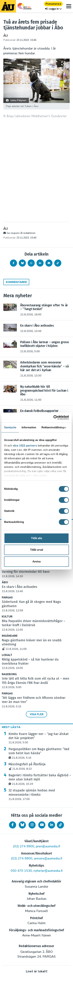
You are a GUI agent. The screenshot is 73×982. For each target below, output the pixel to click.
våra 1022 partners (25, 445)
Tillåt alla (36, 538)
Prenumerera (53, 4)
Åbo (5, 582)
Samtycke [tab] (10, 427)
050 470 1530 (21, 871)
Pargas (7, 597)
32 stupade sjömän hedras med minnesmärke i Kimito (32, 794)
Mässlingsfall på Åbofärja (27, 766)
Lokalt (7, 655)
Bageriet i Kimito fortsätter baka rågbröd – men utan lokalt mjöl (40, 779)
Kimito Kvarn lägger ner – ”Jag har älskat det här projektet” (39, 738)
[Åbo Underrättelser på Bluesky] (22, 824)
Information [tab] (29, 427)
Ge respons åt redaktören (21, 233)
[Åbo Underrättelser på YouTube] (41, 824)
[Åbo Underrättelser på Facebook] (12, 824)
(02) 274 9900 (23, 846)
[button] (53, 8)
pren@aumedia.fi (48, 846)
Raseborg (9, 674)
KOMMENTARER (16, 282)
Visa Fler (36, 714)
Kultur (7, 616)
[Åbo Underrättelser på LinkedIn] (51, 824)
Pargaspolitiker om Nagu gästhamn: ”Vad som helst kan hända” (39, 753)
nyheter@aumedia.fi (48, 871)
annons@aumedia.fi (48, 858)
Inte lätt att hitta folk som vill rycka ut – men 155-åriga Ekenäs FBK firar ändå (35, 683)
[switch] (64, 500)
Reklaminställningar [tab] (53, 427)
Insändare (10, 636)
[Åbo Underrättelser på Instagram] (32, 824)
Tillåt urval (36, 549)
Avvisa (36, 561)
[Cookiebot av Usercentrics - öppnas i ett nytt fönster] (53, 417)
